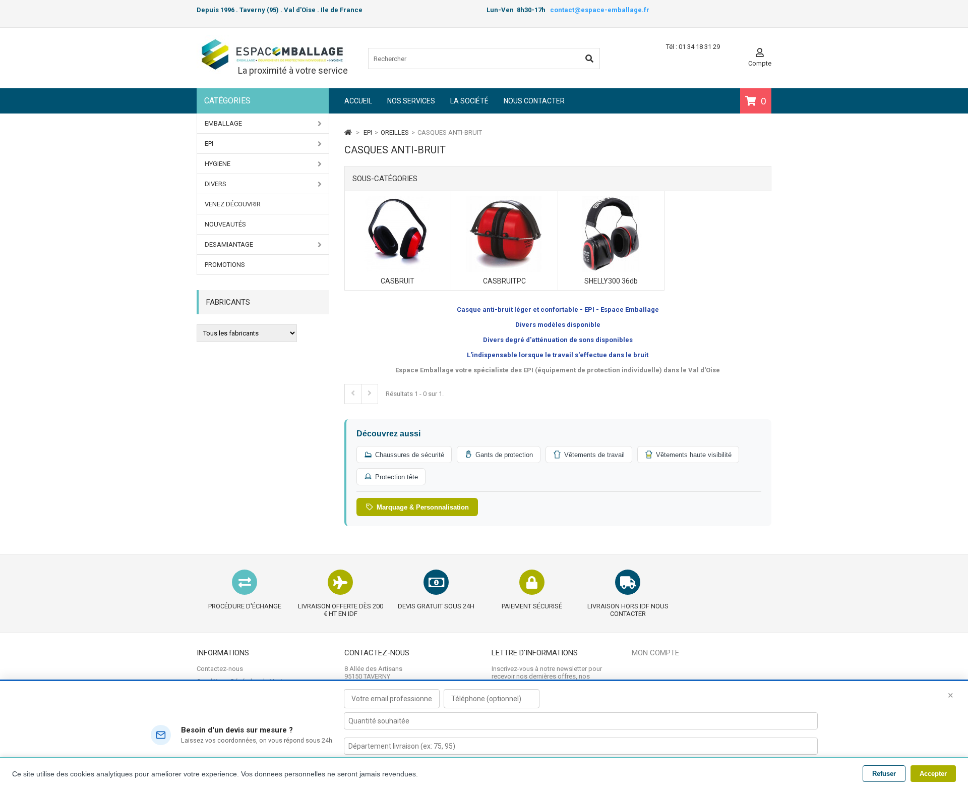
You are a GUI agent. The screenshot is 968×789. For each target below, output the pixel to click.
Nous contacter (534, 101)
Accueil (358, 101)
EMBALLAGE (223, 123)
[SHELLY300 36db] (611, 200)
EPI (209, 143)
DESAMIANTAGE (229, 244)
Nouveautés (225, 224)
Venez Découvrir (233, 204)
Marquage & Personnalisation (423, 507)
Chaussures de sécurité (409, 455)
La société (469, 101)
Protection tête (396, 477)
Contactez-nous (220, 668)
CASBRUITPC (504, 281)
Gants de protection (504, 455)
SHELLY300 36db (611, 281)
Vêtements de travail (594, 455)
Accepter (933, 773)
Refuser (884, 773)
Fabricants (228, 302)
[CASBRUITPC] (504, 200)
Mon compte (655, 652)
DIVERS (215, 184)
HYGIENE (217, 163)
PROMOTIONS (225, 264)
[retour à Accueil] (348, 132)
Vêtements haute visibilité (694, 455)
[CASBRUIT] (398, 200)
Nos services (411, 101)
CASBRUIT (397, 281)
